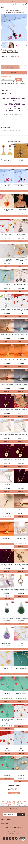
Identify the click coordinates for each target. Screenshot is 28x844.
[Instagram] (10, 838)
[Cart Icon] (26, 4)
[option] (14, 1)
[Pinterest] (13, 838)
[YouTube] (16, 838)
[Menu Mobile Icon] (1, 4)
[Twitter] (7, 838)
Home (7, 10)
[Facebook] (4, 838)
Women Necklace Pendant (15, 10)
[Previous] (1, 27)
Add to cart (7, 166)
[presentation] (15, 543)
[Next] (26, 27)
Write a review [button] (14, 793)
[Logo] (14, 4)
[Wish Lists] (21, 67)
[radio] (4, 516)
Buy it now (14, 72)
